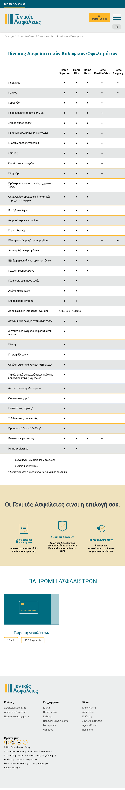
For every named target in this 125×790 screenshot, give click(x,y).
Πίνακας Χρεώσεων (40, 751)
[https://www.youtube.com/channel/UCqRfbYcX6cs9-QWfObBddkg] (19, 742)
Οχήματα (48, 729)
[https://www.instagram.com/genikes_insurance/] (13, 742)
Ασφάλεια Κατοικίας (15, 707)
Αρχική (11, 36)
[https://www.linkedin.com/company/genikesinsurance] (25, 742)
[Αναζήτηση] (106, 26)
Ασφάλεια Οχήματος (15, 712)
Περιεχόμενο (50, 712)
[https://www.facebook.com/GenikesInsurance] (7, 742)
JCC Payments (32, 640)
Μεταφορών (49, 725)
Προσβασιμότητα (39, 763)
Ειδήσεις (87, 716)
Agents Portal (89, 725)
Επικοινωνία (89, 707)
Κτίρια (46, 707)
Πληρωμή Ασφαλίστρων (31, 609)
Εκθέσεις (9, 759)
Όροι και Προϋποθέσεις (16, 763)
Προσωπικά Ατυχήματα (16, 716)
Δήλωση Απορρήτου (27, 759)
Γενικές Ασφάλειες (14, 4)
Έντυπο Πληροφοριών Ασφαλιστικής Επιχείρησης (29, 755)
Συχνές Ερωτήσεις (92, 721)
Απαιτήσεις (88, 712)
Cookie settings (12, 768)
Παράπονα (87, 729)
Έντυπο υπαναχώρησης (15, 751)
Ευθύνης (47, 716)
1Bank (11, 640)
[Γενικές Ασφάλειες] (23, 20)
